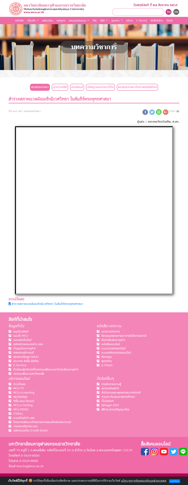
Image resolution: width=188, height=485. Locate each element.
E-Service (141, 21)
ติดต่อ (170, 21)
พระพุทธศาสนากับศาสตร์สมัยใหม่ (137, 87)
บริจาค (129, 21)
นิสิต (103, 21)
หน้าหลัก (19, 21)
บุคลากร (115, 21)
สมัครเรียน (47, 21)
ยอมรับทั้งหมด (174, 481)
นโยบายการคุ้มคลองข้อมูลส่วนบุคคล (143, 480)
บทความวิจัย (60, 87)
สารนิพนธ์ (77, 87)
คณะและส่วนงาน (78, 21)
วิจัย (95, 21)
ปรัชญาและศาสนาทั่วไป (100, 87)
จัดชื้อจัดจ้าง (157, 21)
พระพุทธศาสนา (40, 87)
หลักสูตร (61, 21)
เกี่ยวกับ (31, 21)
